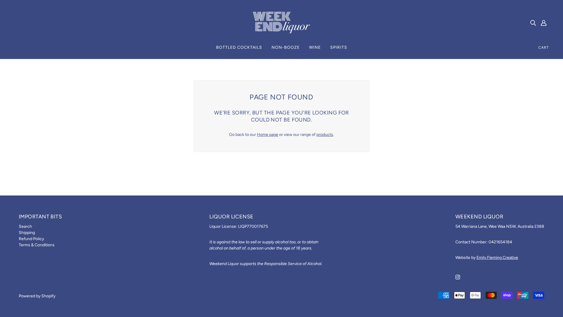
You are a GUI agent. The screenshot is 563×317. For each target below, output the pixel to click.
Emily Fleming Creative (497, 257)
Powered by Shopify (37, 296)
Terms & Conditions (37, 244)
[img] (533, 22)
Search (25, 226)
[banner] (281, 22)
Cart (543, 47)
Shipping (27, 232)
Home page (267, 134)
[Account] (543, 22)
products (324, 134)
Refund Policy (31, 238)
